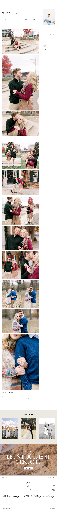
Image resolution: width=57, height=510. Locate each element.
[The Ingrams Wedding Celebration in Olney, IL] (10, 428)
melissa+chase (32, 398)
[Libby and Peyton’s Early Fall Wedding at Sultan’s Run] (28, 428)
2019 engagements (28, 398)
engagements (4, 9)
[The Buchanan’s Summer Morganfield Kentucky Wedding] (47, 428)
